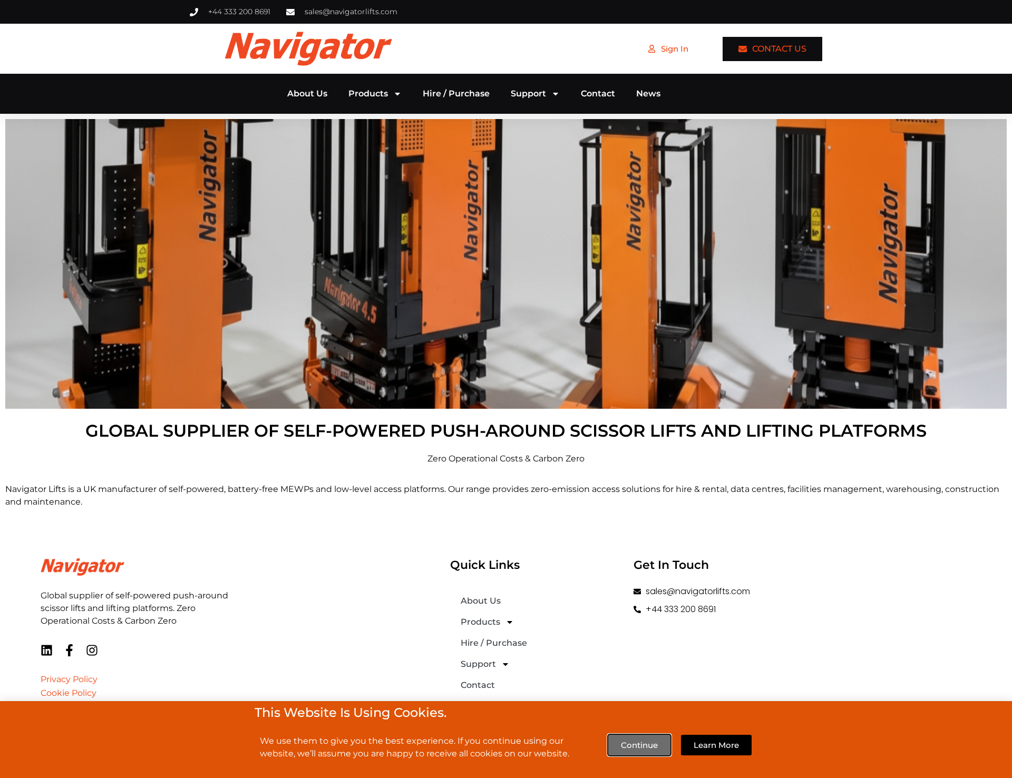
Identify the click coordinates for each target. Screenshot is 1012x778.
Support (528, 93)
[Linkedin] (47, 650)
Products (368, 93)
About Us (307, 93)
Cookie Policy (68, 693)
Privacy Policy (69, 679)
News (648, 93)
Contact (598, 93)
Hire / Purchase (456, 93)
